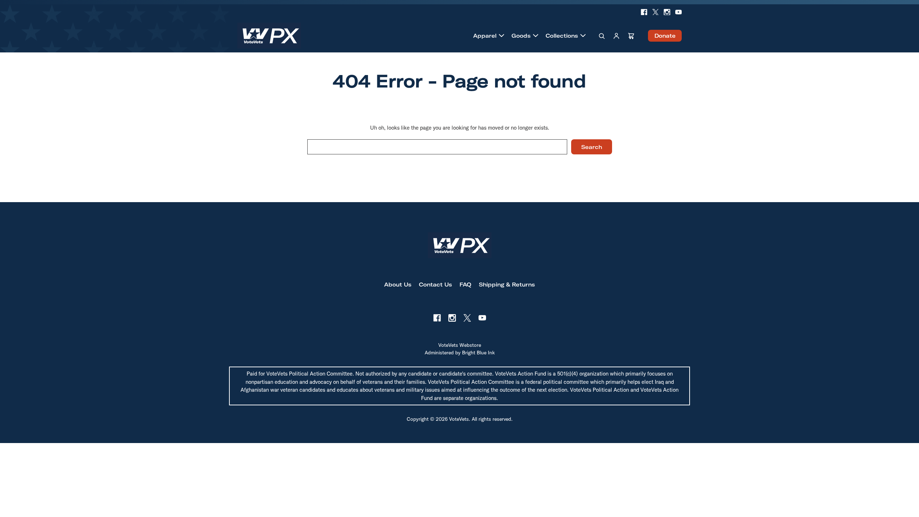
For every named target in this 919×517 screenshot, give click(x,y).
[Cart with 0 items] (631, 35)
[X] (655, 12)
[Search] (601, 35)
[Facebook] (644, 12)
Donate (665, 35)
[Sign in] (616, 35)
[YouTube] (678, 12)
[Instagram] (667, 12)
